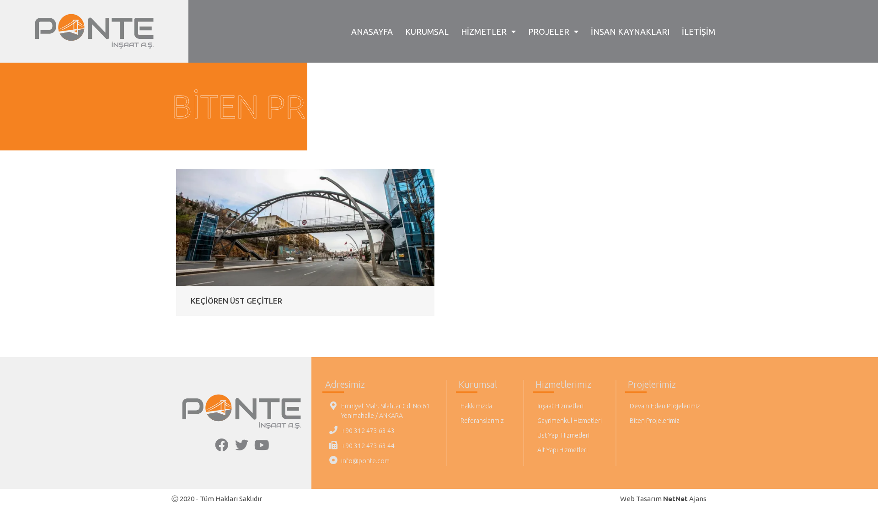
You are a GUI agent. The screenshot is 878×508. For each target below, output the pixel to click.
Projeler (548, 31)
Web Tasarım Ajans (663, 499)
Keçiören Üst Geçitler (236, 300)
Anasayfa (372, 31)
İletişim (698, 31)
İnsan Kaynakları (630, 31)
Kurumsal (427, 31)
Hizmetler (484, 31)
